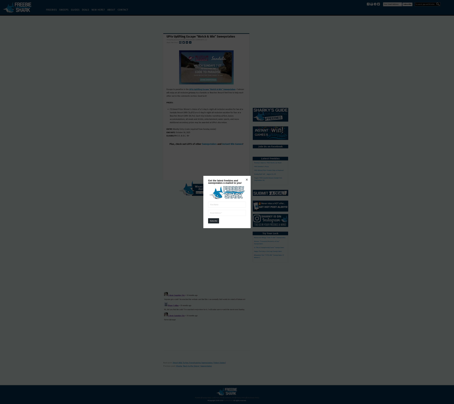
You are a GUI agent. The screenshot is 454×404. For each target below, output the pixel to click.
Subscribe (213, 221)
